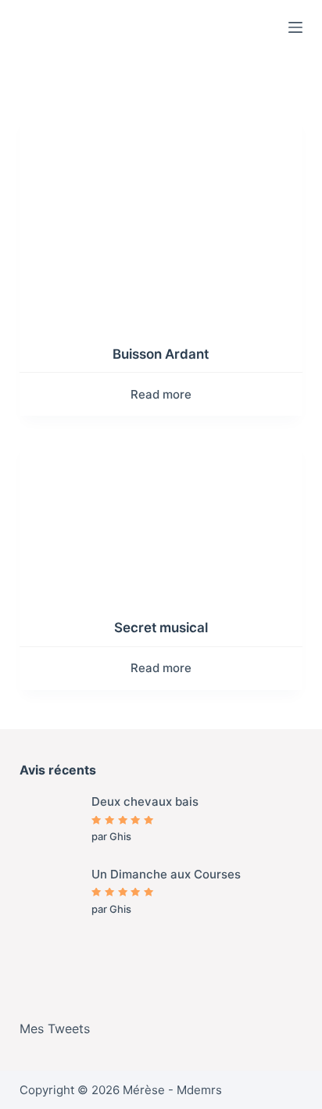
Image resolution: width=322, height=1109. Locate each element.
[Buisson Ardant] (161, 219)
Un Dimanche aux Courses (166, 874)
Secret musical (161, 627)
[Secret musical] (161, 519)
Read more (161, 394)
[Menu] (295, 27)
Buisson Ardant (161, 354)
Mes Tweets (55, 1028)
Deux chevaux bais (145, 801)
